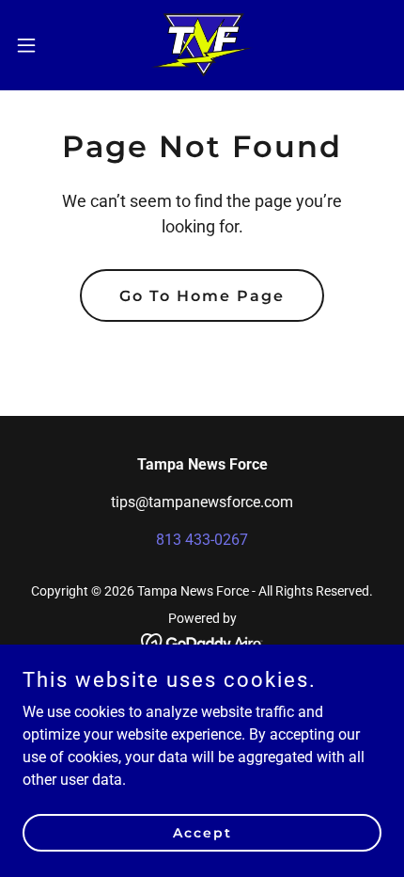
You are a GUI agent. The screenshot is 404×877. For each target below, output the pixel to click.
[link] (202, 45)
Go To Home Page (202, 296)
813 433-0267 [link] (202, 540)
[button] (37, 45)
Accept (202, 831)
